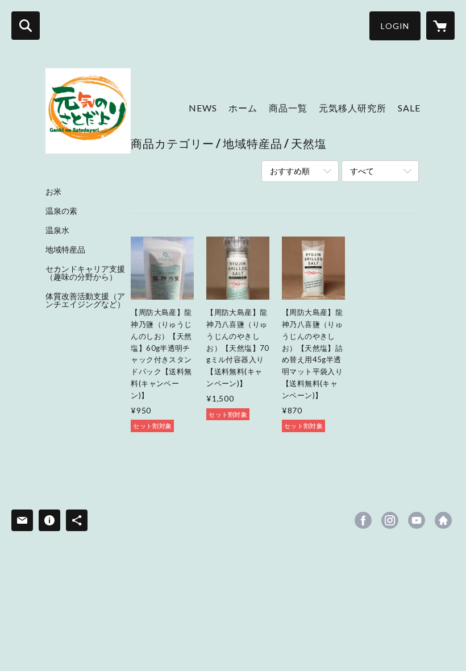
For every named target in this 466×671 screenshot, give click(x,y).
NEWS (203, 107)
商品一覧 (288, 107)
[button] (395, 25)
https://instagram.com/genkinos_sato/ (389, 520)
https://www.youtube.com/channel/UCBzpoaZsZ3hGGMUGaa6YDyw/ (416, 520)
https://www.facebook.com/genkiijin (363, 520)
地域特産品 (65, 250)
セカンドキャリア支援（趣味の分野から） (85, 273)
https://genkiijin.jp (443, 520)
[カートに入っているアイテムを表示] (440, 25)
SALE (409, 107)
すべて (362, 171)
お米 (53, 192)
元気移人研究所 (352, 107)
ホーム (242, 107)
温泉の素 (61, 211)
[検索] (25, 25)
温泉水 (57, 230)
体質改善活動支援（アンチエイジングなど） (85, 300)
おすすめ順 (290, 171)
